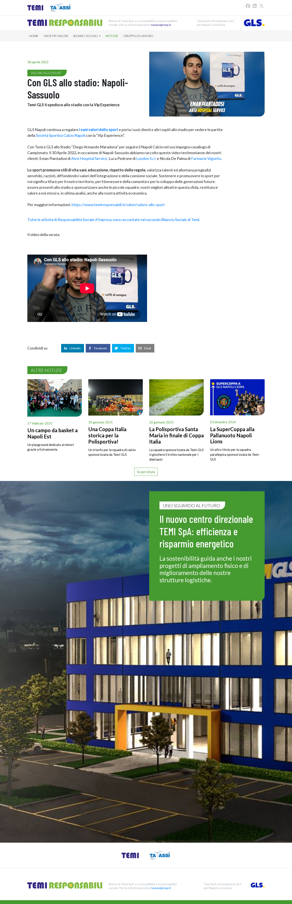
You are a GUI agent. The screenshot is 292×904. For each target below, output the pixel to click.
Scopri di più (146, 472)
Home (33, 36)
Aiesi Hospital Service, (90, 158)
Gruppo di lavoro (138, 36)
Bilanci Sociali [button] (85, 36)
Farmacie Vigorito (206, 158)
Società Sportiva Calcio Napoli (60, 135)
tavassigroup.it (161, 25)
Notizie (112, 36)
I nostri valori (55, 36)
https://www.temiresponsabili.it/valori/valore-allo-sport (118, 204)
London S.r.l (145, 158)
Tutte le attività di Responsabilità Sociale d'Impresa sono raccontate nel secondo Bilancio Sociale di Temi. (113, 219)
